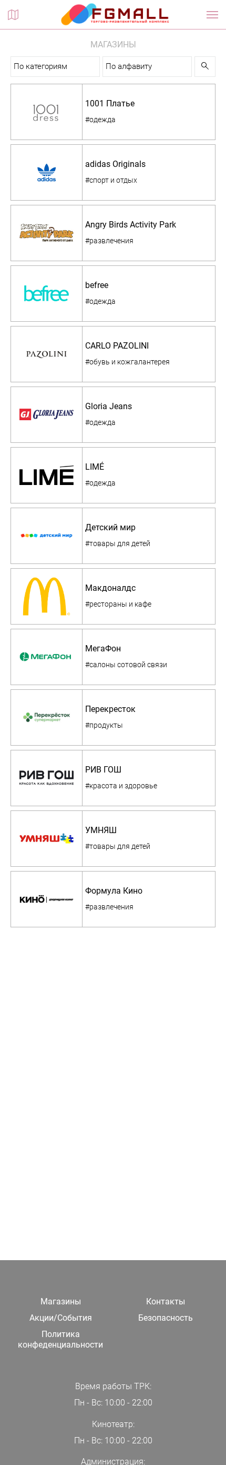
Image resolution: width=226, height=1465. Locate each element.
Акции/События (60, 1318)
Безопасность (165, 1318)
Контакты (165, 1301)
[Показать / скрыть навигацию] (212, 14)
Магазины (60, 1301)
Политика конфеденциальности (60, 1339)
